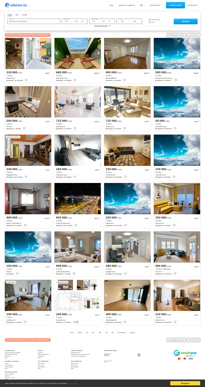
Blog (111, 5)
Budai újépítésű (75, 367)
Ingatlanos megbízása (126, 5)
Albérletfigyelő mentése (176, 35)
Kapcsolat (40, 352)
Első (71, 332)
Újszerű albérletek (9, 374)
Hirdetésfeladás (175, 5)
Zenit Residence (9, 365)
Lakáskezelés (192, 5)
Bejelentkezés (155, 5)
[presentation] (7, 53)
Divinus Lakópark (9, 367)
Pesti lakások (41, 363)
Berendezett (156, 20)
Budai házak (74, 365)
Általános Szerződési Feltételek (12, 352)
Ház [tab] (17, 15)
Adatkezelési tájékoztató (11, 354)
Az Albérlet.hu (41, 356)
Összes (6, 363)
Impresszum (8, 356)
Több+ (6, 358)
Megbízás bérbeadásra (43, 354)
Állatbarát (7, 376)
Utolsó (132, 332)
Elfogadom (185, 383)
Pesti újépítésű (41, 367)
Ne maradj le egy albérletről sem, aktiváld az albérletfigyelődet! (27, 35)
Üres (153, 22)
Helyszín (12, 19)
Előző (80, 332)
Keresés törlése (193, 35)
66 (93, 332)
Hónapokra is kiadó (9, 377)
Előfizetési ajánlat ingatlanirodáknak (80, 354)
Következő (122, 332)
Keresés (185, 21)
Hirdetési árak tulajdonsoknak (78, 356)
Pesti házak (41, 365)
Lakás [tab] (9, 15)
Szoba (120, 19)
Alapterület (94, 19)
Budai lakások (74, 363)
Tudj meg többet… (74, 383)
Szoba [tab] (24, 15)
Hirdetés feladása (75, 352)
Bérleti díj (67, 19)
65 (87, 332)
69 (112, 332)
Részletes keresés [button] (101, 26)
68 (106, 332)
